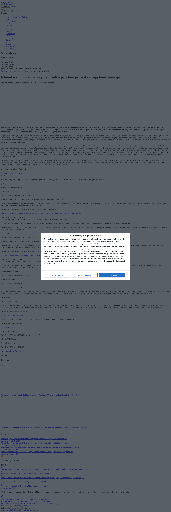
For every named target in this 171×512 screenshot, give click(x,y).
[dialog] (85, 256)
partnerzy (54, 239)
